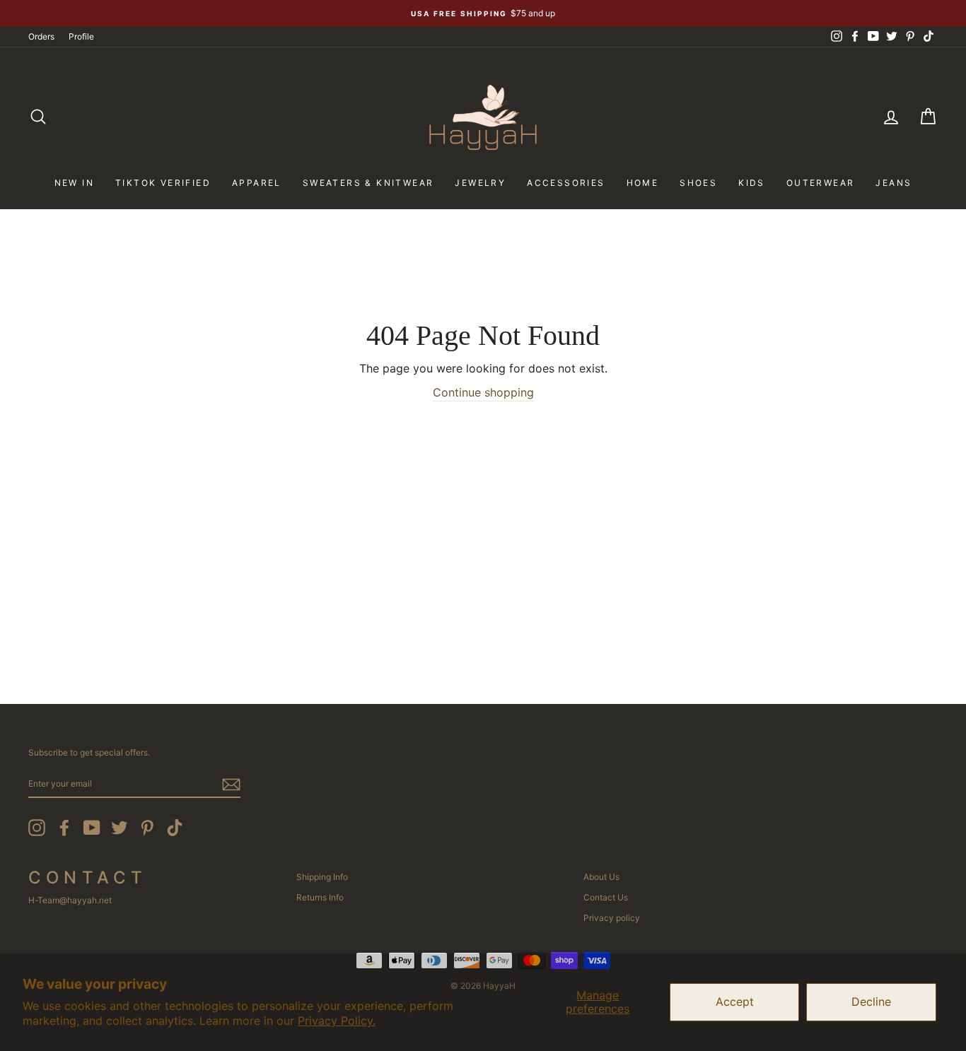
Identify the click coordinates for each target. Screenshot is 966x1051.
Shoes (698, 182)
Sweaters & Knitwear (368, 182)
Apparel (256, 182)
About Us (601, 876)
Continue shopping (483, 392)
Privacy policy (611, 917)
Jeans (893, 182)
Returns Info (320, 897)
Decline (871, 1001)
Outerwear (820, 182)
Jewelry (480, 182)
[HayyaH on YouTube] (91, 827)
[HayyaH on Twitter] (119, 827)
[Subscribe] (231, 784)
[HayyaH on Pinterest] (147, 827)
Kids (751, 182)
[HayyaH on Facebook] (64, 827)
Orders (41, 36)
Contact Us (605, 897)
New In (74, 182)
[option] (483, 13)
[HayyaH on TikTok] (174, 827)
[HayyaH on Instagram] (36, 827)
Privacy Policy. (337, 1021)
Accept (735, 1001)
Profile (81, 36)
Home (643, 182)
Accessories (566, 182)
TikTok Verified (163, 182)
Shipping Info (322, 876)
